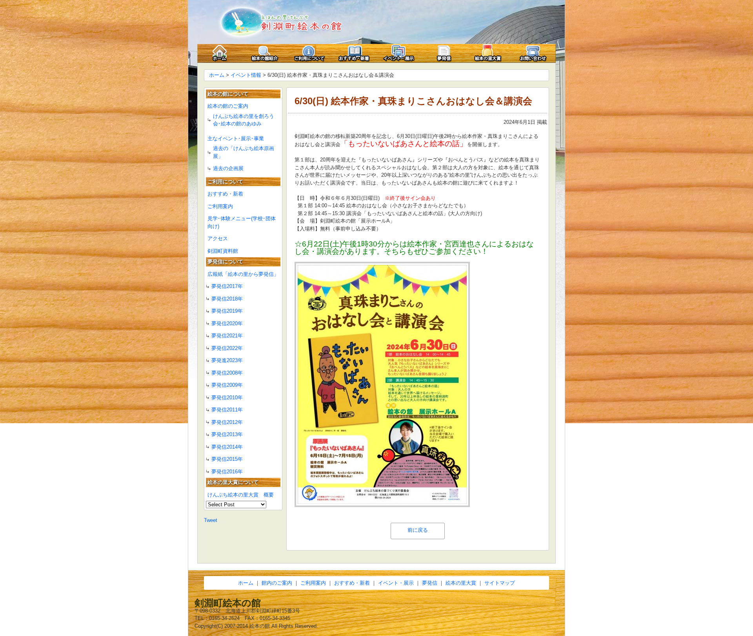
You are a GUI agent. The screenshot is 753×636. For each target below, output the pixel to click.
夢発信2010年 (227, 397)
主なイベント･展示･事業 (235, 138)
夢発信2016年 (227, 472)
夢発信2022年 (227, 348)
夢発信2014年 (227, 447)
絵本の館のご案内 (227, 106)
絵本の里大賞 (461, 583)
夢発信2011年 (227, 410)
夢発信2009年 (227, 385)
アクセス (217, 238)
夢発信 (429, 583)
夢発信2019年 (227, 311)
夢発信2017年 (227, 286)
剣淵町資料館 (222, 251)
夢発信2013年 (227, 434)
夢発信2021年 (227, 336)
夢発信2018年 (227, 299)
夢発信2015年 (227, 459)
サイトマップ (499, 583)
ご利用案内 (220, 206)
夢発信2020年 (227, 323)
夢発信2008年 (227, 373)
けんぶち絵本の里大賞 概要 (240, 495)
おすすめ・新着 (225, 194)
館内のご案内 (277, 583)
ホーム (216, 75)
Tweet (210, 520)
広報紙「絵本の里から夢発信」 (243, 274)
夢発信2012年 (227, 422)
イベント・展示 (396, 583)
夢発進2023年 (227, 360)
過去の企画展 (228, 168)
